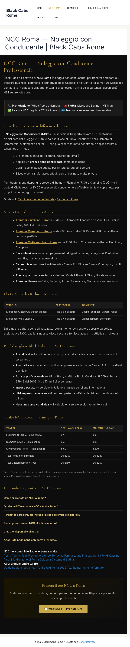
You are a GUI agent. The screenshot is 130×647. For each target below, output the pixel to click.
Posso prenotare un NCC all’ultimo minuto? (30, 523)
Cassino (114, 555)
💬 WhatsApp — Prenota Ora (63, 608)
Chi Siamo (41, 17)
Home (39, 8)
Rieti (25, 555)
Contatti (59, 17)
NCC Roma (54, 8)
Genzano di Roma (27, 559)
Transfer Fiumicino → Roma (34, 220)
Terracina (58, 555)
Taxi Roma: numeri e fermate (36, 199)
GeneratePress (87, 641)
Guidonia (45, 559)
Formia (68, 555)
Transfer (72, 8)
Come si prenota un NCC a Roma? (25, 498)
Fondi (105, 555)
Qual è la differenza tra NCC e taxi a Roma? (31, 506)
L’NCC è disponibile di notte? (21, 531)
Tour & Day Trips (98, 8)
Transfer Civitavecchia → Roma (36, 242)
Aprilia (97, 555)
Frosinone (34, 555)
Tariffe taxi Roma (67, 199)
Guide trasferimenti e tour (20, 567)
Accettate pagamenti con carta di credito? (30, 540)
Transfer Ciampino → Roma (34, 231)
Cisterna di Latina (63, 559)
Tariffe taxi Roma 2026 (51, 567)
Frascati (87, 555)
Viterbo (46, 555)
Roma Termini (12, 555)
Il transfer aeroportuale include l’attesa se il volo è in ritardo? (42, 514)
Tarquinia (10, 559)
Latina (77, 555)
